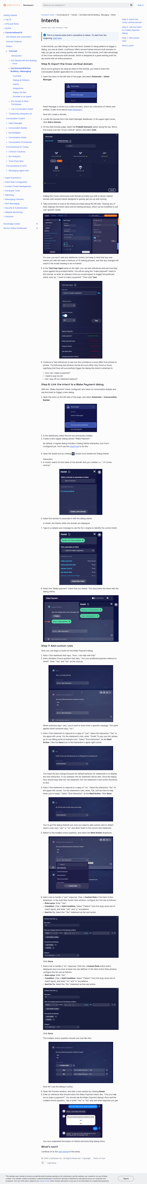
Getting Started (10, 15)
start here (57, 38)
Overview (17, 76)
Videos (9, 46)
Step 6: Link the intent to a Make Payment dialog (132, 30)
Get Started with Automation (18, 37)
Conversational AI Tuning (17, 147)
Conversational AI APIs (16, 166)
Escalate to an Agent (22, 96)
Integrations (18, 88)
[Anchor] (95, 63)
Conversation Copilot (15, 118)
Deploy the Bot (19, 92)
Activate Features (14, 41)
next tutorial (63, 1151)
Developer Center (47, 15)
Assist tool (74, 446)
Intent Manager (74, 109)
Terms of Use (44, 1181)
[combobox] (87, 5)
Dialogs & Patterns (21, 80)
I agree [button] (126, 1178)
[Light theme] (43, 1162)
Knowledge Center (11, 224)
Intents (16, 84)
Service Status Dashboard (15, 228)
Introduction (16, 56)
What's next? (128, 45)
